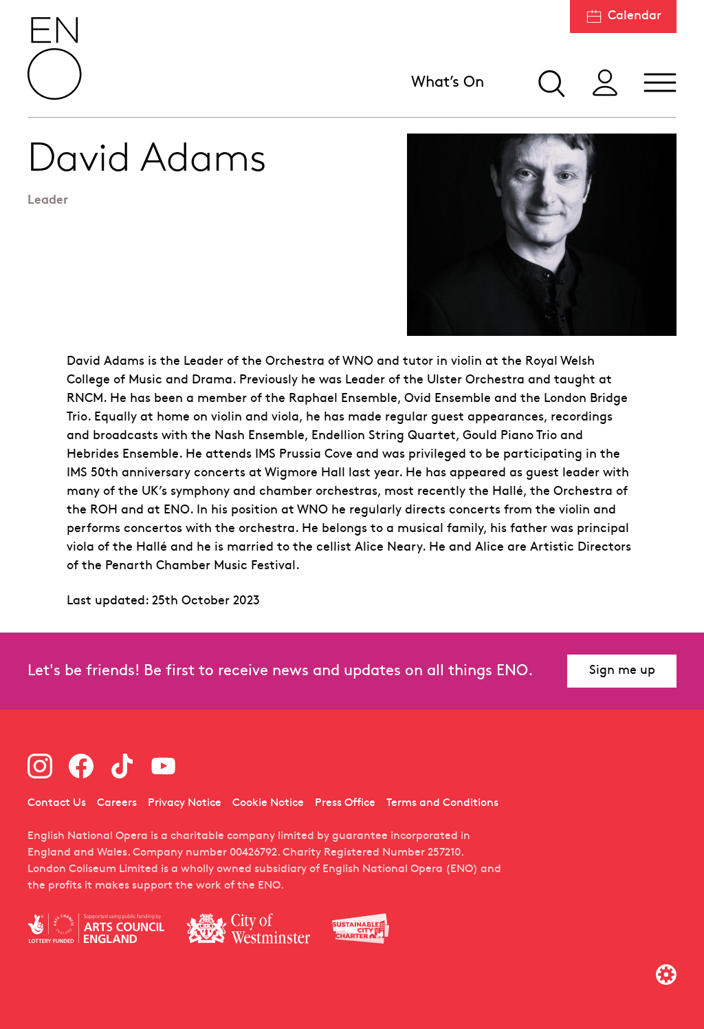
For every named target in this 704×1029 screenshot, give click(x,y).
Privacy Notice (184, 803)
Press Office (345, 803)
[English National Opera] (55, 58)
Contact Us (57, 803)
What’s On (447, 83)
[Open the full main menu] (660, 82)
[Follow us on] (40, 766)
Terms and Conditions (442, 803)
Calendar (634, 16)
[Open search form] (550, 82)
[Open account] (605, 82)
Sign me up (622, 670)
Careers (117, 803)
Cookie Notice (268, 803)
